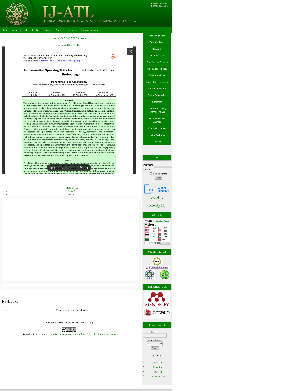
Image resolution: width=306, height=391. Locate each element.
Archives (72, 30)
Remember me (160, 173)
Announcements (89, 30)
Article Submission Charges (157, 120)
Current (60, 30)
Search (48, 30)
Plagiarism (157, 101)
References (72, 187)
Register (36, 30)
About (15, 30)
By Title (158, 371)
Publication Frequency (157, 82)
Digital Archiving (157, 135)
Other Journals (158, 376)
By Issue (158, 362)
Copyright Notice (157, 128)
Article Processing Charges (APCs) (157, 110)
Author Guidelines (157, 88)
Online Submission (157, 95)
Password (148, 169)
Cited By (72, 191)
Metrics (72, 194)
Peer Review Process (157, 62)
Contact (157, 141)
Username (148, 164)
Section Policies (157, 55)
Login (25, 30)
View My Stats (162, 221)
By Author (158, 367)
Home (5, 30)
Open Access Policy (157, 68)
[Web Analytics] (149, 221)
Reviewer (157, 48)
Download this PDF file (69, 44)
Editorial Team (157, 42)
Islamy (83, 38)
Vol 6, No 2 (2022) (68, 38)
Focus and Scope (157, 35)
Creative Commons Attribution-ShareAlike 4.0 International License (83, 334)
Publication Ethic (157, 75)
